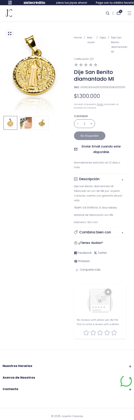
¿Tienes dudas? (90, 243)
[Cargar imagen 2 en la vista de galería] (26, 123)
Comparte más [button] (90, 270)
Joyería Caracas (72, 416)
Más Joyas (91, 40)
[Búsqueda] (109, 13)
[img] (86, 65)
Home (78, 37)
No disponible (90, 135)
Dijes (103, 37)
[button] (100, 232)
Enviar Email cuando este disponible (101, 149)
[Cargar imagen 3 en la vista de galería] (42, 123)
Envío (100, 104)
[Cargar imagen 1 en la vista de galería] (10, 123)
